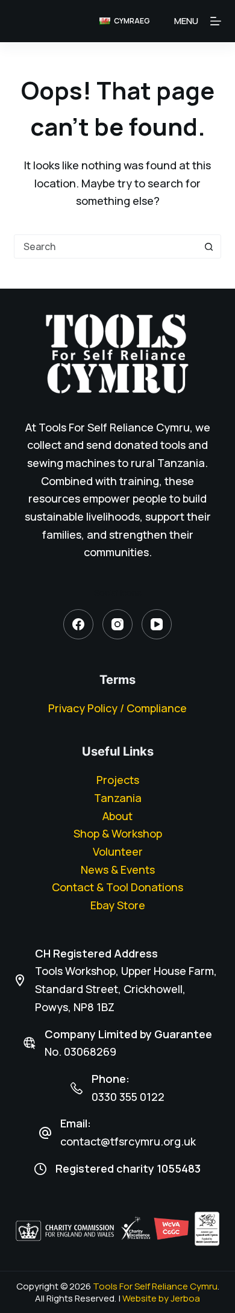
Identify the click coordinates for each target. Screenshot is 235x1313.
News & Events (118, 869)
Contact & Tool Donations (117, 887)
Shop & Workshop (118, 833)
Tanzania (118, 798)
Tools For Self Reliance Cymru (155, 1286)
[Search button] (209, 246)
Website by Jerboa (161, 1298)
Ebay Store (117, 905)
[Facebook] (78, 624)
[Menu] (215, 21)
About (117, 816)
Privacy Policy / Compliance (117, 708)
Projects (117, 779)
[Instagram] (117, 624)
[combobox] (105, 246)
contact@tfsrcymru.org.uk (128, 1141)
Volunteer (118, 851)
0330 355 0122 (128, 1096)
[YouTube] (157, 624)
